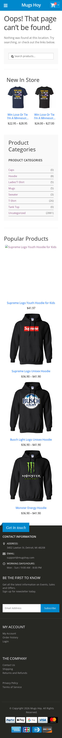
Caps (11, 170)
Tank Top (13, 207)
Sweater (13, 194)
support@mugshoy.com (20, 557)
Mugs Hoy (31, 5)
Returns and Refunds (15, 673)
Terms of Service (12, 687)
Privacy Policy (10, 683)
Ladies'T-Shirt (16, 182)
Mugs (11, 188)
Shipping (8, 669)
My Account (9, 633)
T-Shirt (12, 200)
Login (6, 641)
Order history (10, 637)
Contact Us (9, 665)
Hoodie (12, 176)
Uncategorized (16, 213)
